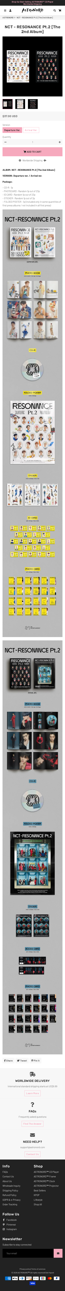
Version (6, 124)
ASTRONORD (8, 17)
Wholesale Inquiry (11, 1185)
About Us (7, 1181)
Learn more (32, 1093)
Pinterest (11, 1224)
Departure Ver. (12, 130)
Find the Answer (32, 1123)
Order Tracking (10, 1204)
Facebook (11, 1219)
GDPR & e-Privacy (12, 1199)
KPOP (36, 1195)
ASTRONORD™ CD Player (46, 1171)
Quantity (7, 136)
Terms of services (38, 1269)
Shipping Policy (10, 1190)
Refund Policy (9, 1195)
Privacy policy (25, 1269)
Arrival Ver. (31, 130)
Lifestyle (38, 1199)
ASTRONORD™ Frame (45, 1176)
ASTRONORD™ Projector (46, 1185)
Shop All (38, 1204)
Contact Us (32, 1154)
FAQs (5, 1171)
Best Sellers (40, 1190)
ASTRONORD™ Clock (44, 1181)
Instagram (11, 1229)
